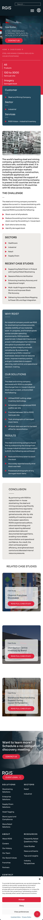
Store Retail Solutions (7, 825)
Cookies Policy (16, 917)
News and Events (31, 851)
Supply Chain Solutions (7, 805)
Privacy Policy (26, 917)
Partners (5, 867)
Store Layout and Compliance (9, 818)
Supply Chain (13, 256)
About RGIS (7, 839)
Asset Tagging (8, 812)
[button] (40, 879)
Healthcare (12, 243)
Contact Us (11, 757)
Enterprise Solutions (6, 798)
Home (4, 49)
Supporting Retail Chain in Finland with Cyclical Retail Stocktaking (22, 270)
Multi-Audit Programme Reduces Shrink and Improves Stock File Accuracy (22, 290)
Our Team (6, 853)
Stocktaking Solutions (7, 790)
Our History (7, 848)
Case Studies (15, 49)
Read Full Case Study (21, 604)
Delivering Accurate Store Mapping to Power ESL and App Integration (22, 298)
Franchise (6, 863)
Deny (21, 906)
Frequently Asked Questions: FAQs (31, 840)
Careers (5, 843)
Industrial (12, 247)
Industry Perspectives (29, 862)
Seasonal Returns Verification (20, 276)
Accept (21, 899)
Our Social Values (9, 858)
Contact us (14, 40)
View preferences (21, 912)
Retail (10, 252)
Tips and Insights (31, 856)
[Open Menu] (32, 10)
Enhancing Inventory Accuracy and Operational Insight (22, 281)
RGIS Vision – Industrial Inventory (22, 121)
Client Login (12, 777)
